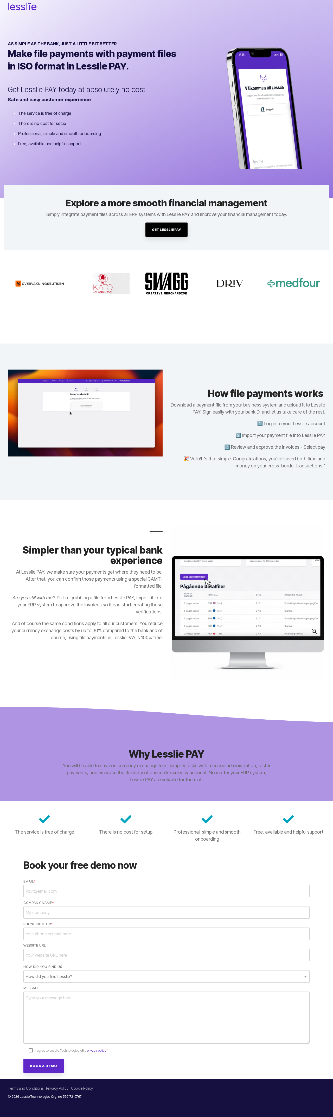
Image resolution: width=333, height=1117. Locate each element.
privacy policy (96, 1050)
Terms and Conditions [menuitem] (25, 1088)
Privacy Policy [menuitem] (57, 1088)
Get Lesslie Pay (166, 229)
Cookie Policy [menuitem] (82, 1088)
